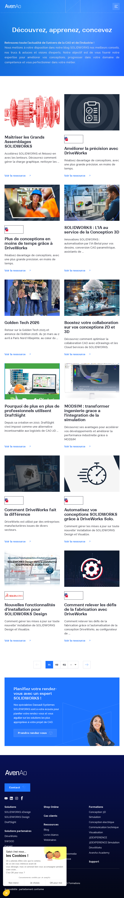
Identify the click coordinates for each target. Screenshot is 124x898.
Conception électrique (101, 822)
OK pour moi (56, 883)
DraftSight (10, 822)
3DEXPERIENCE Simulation (104, 842)
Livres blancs (51, 834)
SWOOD (9, 841)
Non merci (13, 883)
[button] (6, 892)
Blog (46, 829)
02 (56, 664)
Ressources (51, 824)
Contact (14, 787)
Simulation (95, 817)
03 (64, 664)
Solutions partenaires (18, 831)
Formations (96, 807)
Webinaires (50, 840)
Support (94, 861)
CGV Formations (71, 883)
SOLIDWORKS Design (17, 817)
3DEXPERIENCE (98, 837)
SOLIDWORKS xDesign (18, 812)
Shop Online (51, 807)
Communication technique (104, 827)
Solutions (10, 807)
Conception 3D (97, 812)
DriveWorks (11, 836)
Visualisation (96, 832)
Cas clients (50, 815)
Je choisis (34, 883)
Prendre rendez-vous (32, 732)
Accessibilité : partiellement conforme (24, 889)
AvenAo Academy (99, 852)
